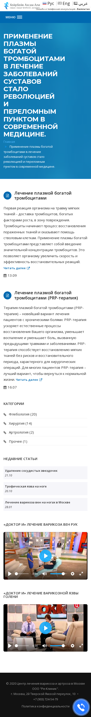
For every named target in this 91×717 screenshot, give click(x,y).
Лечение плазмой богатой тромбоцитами (43, 196)
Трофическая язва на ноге (26, 486)
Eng (66, 3)
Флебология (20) (23, 414)
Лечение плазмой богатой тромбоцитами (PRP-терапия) (46, 295)
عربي (83, 3)
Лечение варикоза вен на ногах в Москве (37, 502)
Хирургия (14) (20, 423)
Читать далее (15, 268)
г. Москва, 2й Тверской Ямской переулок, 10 (43, 694)
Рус (50, 3)
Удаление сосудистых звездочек (31, 470)
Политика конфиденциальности (46, 706)
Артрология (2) (21, 432)
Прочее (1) (18, 441)
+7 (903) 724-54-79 (45, 699)
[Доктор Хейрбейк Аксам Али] (28, 5)
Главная (9, 142)
